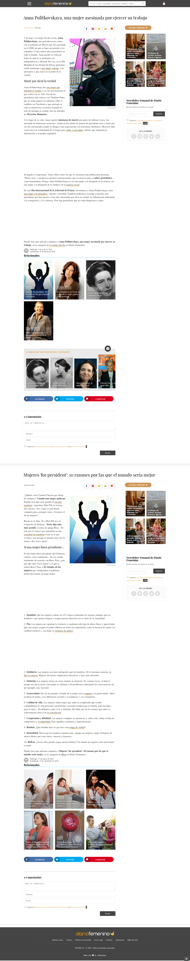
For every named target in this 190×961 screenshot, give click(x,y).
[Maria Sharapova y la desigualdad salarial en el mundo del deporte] (38, 339)
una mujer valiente (50, 68)
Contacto (109, 940)
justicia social (72, 184)
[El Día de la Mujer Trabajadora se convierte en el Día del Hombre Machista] (69, 848)
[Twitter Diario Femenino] (152, 136)
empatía (88, 693)
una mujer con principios (35, 193)
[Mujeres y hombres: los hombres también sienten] (100, 807)
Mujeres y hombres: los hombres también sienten (98, 803)
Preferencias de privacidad (44, 446)
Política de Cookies (78, 446)
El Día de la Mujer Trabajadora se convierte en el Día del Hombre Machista (69, 844)
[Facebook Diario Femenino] (134, 136)
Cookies (69, 940)
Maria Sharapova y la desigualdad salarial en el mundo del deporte (36, 335)
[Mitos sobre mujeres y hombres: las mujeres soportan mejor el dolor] (100, 848)
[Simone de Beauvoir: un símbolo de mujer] (100, 298)
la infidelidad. (44, 721)
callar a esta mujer (74, 129)
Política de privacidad (83, 940)
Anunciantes (119, 940)
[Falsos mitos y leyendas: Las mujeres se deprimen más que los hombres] (38, 807)
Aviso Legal (98, 940)
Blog (29, 288)
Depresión (30, 797)
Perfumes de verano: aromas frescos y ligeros (154, 55)
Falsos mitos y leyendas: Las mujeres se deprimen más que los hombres (38, 803)
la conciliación (54, 712)
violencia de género (64, 630)
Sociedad (30, 838)
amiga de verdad (77, 727)
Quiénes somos (57, 940)
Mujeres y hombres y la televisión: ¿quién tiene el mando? (67, 803)
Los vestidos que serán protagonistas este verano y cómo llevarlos (156, 81)
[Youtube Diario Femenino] (157, 136)
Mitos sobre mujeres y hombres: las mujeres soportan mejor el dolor (100, 844)
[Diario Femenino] (57, 4)
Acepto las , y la (56, 446)
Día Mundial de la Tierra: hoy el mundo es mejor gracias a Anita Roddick (69, 294)
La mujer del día (57, 244)
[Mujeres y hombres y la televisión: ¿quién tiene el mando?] (69, 807)
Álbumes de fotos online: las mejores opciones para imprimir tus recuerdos (135, 53)
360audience (101, 955)
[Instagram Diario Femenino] (146, 136)
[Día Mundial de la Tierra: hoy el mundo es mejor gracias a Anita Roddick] (69, 298)
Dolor (91, 838)
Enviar (107, 453)
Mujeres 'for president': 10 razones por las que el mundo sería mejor (38, 294)
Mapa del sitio (132, 940)
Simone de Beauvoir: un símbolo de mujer (98, 294)
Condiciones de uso (61, 446)
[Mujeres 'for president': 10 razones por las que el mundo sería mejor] (38, 298)
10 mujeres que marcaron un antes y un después (47, 352)
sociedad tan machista (34, 534)
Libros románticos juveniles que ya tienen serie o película (135, 81)
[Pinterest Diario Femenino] (140, 136)
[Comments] (112, 29)
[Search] (143, 3)
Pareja (60, 797)
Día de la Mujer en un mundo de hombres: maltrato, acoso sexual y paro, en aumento (38, 844)
